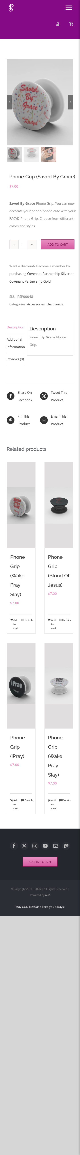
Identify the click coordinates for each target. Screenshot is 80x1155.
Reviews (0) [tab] (15, 359)
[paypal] (66, 846)
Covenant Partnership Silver (48, 273)
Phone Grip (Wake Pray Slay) (17, 575)
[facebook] (14, 846)
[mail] (56, 846)
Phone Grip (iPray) (17, 747)
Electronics (54, 304)
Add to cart (58, 244)
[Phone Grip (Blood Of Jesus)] (59, 505)
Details (28, 620)
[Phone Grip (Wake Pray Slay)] (21, 505)
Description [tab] (15, 327)
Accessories (36, 304)
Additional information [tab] (15, 343)
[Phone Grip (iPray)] (21, 686)
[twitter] (24, 846)
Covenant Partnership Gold (30, 281)
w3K (47, 895)
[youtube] (45, 846)
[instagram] (35, 846)
